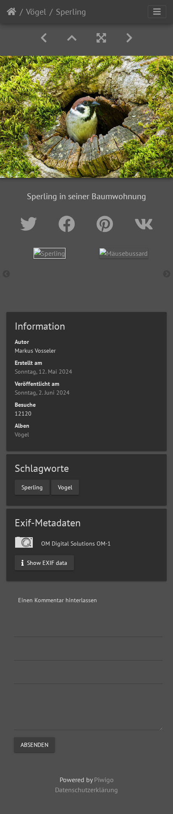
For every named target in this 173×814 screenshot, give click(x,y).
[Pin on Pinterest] (107, 224)
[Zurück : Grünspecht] (43, 38)
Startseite (11, 11)
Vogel (65, 487)
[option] (49, 253)
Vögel (36, 11)
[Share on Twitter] (31, 224)
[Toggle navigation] (157, 11)
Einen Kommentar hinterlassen (57, 600)
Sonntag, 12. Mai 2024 (43, 371)
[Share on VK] (144, 224)
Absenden (34, 744)
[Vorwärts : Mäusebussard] (129, 38)
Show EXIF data (46, 562)
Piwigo (104, 779)
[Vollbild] (101, 38)
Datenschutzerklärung (86, 789)
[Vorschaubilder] (71, 38)
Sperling (32, 487)
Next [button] (167, 274)
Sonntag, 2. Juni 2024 (42, 392)
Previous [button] (6, 274)
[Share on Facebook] (69, 224)
